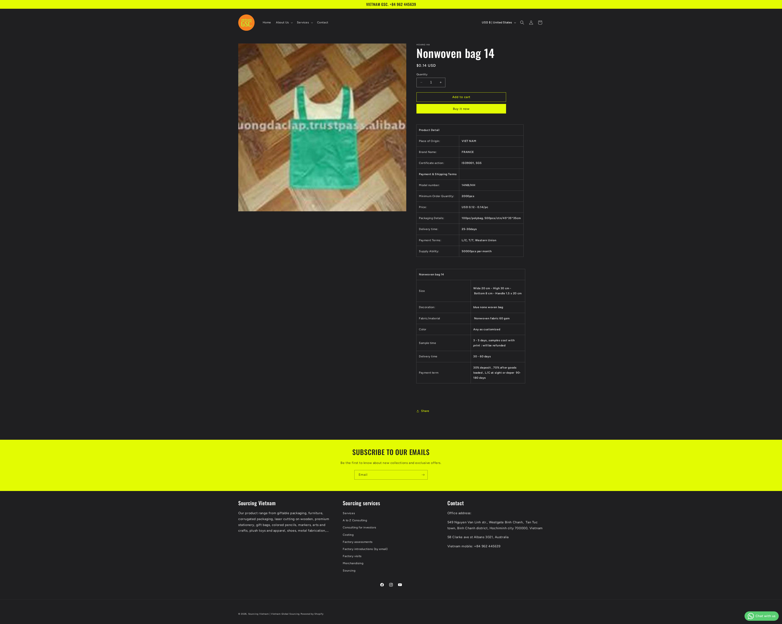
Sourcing (349, 570)
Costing (348, 534)
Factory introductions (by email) (365, 549)
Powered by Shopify (312, 614)
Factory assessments (357, 542)
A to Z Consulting (355, 520)
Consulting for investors (359, 527)
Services (349, 513)
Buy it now (461, 109)
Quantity (421, 74)
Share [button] (425, 411)
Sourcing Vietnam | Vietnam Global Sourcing (274, 614)
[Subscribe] (422, 475)
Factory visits (352, 556)
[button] (283, 22)
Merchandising (353, 563)
